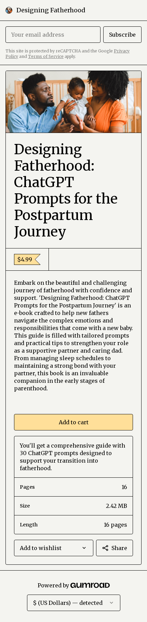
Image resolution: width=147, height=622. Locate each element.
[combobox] (53, 548)
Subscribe (122, 34)
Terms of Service (46, 56)
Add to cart (74, 422)
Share (119, 548)
